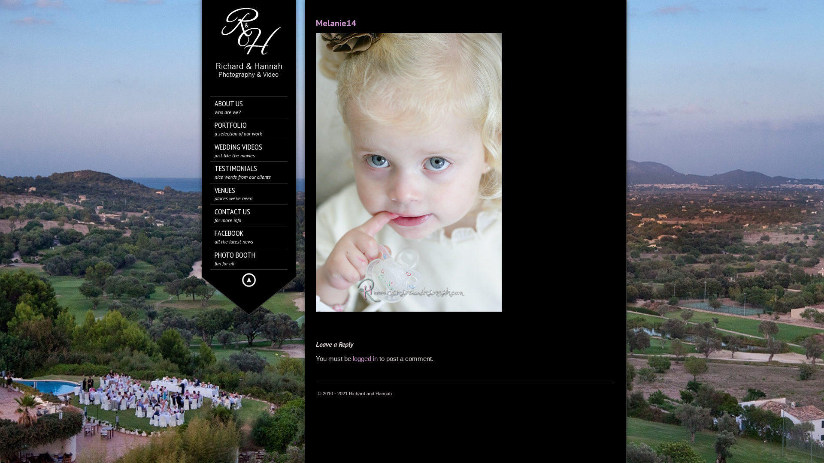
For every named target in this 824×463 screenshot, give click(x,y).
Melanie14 (336, 23)
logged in (365, 358)
